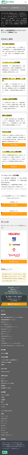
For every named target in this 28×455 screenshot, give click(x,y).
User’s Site (4, 368)
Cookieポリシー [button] (15, 448)
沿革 (2, 402)
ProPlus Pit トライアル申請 (7, 383)
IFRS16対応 (13, 145)
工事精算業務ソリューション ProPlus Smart (10, 343)
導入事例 (3, 350)
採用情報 (3, 385)
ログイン (13, 214)
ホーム (2, 311)
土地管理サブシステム (6, 331)
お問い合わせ (14, 304)
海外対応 (13, 167)
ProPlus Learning (5, 371)
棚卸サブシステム (5, 333)
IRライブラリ (4, 423)
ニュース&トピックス (6, 411)
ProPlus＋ (4, 32)
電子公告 (3, 430)
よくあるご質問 (4, 432)
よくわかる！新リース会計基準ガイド (9, 360)
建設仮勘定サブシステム (6, 329)
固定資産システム (5, 322)
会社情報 (3, 392)
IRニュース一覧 (4, 416)
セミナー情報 (4, 353)
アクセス (3, 406)
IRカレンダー (4, 428)
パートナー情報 (4, 404)
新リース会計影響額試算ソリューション (10, 326)
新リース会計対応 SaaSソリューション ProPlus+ (12, 317)
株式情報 (3, 425)
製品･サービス (4, 381)
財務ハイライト (4, 420)
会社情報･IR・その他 (5, 388)
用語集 (2, 364)
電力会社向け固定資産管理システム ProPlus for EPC (12, 345)
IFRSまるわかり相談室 (6, 362)
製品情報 (3, 314)
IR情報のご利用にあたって (7, 435)
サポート (3, 378)
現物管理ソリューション (6, 338)
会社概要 (3, 399)
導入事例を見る (13, 261)
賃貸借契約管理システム (6, 336)
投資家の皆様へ (4, 418)
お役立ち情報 (4, 357)
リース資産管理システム (6, 324)
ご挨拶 (2, 397)
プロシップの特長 (5, 395)
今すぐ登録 (14, 205)
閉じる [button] (4, 452)
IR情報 (2, 413)
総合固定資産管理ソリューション (8, 319)
